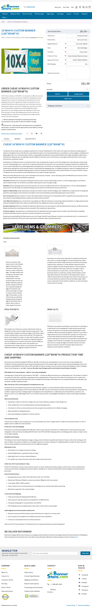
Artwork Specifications (32, 576)
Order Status (28, 572)
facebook (84, 575)
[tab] (68, 31)
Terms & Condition (84, 605)
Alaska (76, 537)
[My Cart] (89, 7)
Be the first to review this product (11, 133)
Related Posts (30, 139)
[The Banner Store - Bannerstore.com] (10, 7)
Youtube (83, 594)
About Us (4, 572)
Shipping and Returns (31, 580)
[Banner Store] (57, 577)
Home (2, 22)
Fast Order (66, 7)
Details (6, 139)
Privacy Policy (71, 605)
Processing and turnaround (33, 587)
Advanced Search (7, 591)
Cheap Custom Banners (32, 591)
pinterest (84, 590)
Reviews (17, 139)
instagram (84, 586)
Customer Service (7, 580)
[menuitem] (5, 14)
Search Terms (6, 587)
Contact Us (5, 576)
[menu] (46, 15)
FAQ (72, 7)
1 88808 (30, 7)
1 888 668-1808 (57, 584)
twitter (83, 579)
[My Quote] (86, 7)
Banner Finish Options (31, 584)
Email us (50, 592)
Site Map (4, 584)
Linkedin (83, 582)
